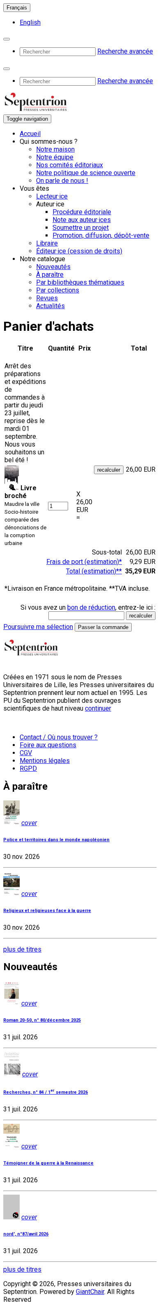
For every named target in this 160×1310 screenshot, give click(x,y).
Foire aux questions (48, 745)
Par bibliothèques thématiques (80, 282)
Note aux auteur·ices (82, 220)
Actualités (50, 306)
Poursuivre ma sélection (38, 627)
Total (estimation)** (94, 571)
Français (17, 8)
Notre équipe (54, 157)
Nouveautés (53, 267)
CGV (26, 753)
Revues (47, 298)
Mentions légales (45, 761)
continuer (98, 708)
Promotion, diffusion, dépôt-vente (101, 235)
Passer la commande (103, 627)
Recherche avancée (125, 51)
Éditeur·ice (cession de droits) (79, 251)
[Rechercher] (6, 39)
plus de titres (22, 949)
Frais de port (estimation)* (84, 562)
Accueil (30, 134)
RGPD (28, 768)
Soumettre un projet (81, 228)
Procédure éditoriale (82, 212)
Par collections (57, 290)
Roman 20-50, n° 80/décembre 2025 (42, 1020)
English (30, 22)
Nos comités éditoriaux (69, 165)
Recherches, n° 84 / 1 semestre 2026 (45, 1092)
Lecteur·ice (52, 196)
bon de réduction (91, 607)
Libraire (47, 243)
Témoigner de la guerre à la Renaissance (48, 1163)
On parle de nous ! (62, 181)
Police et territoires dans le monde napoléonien (56, 839)
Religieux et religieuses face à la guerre (47, 910)
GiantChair (90, 1292)
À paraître (50, 274)
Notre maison (55, 149)
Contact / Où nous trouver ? (59, 737)
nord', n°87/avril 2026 (25, 1234)
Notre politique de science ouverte (85, 173)
